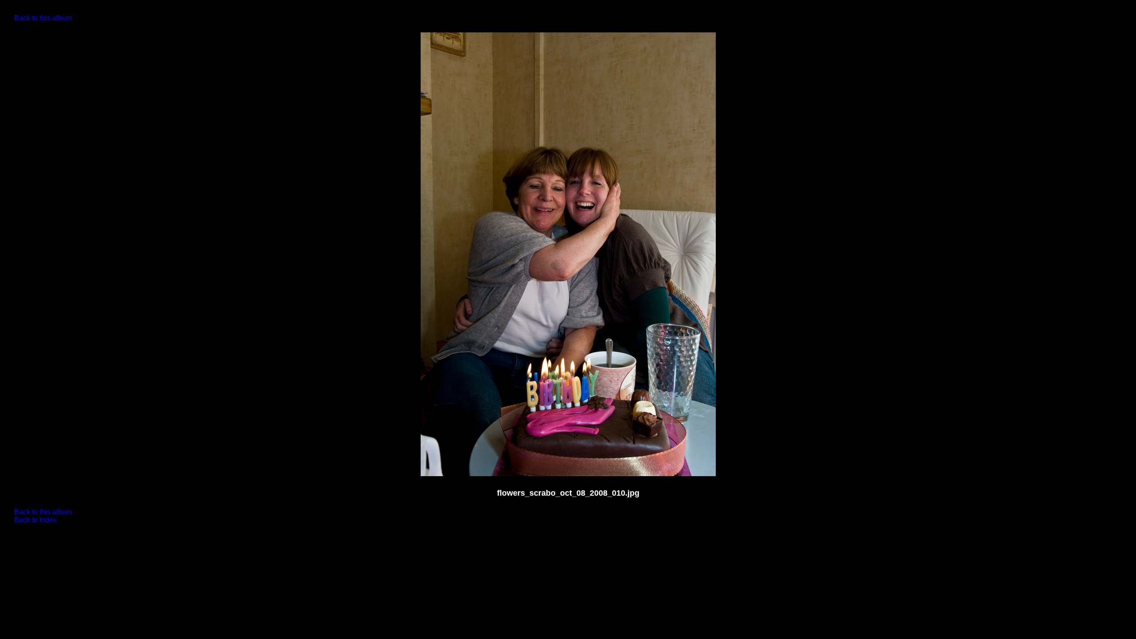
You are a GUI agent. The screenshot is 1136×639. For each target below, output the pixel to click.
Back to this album (43, 18)
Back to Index (35, 520)
